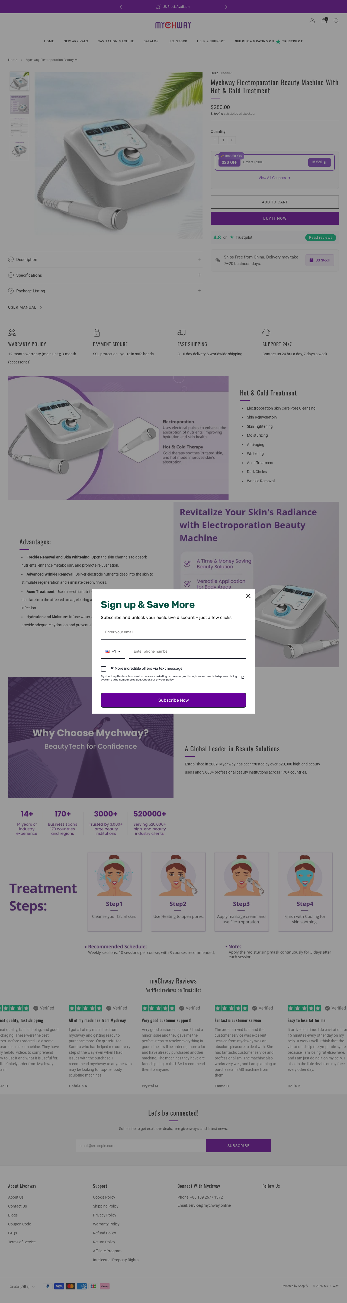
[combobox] (113, 652)
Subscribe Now (173, 700)
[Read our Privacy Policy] (243, 677)
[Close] (248, 595)
